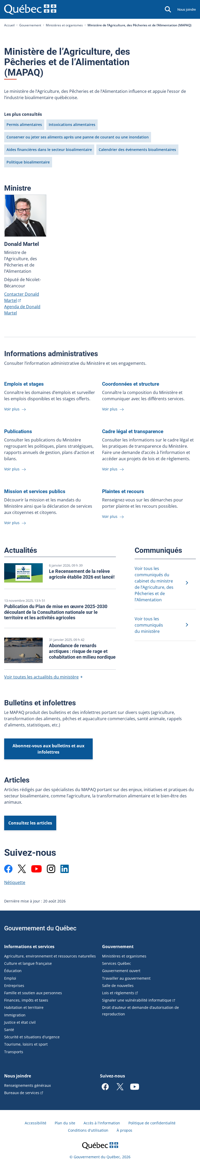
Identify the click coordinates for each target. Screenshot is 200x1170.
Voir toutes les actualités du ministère (41, 677)
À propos (124, 1130)
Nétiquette (14, 882)
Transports (13, 1051)
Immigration (15, 1015)
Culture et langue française (28, 963)
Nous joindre (186, 9)
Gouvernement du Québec (40, 928)
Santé (9, 1029)
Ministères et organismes (64, 25)
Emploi (10, 978)
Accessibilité (35, 1122)
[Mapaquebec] (8, 869)
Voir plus (12, 409)
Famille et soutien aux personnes (33, 992)
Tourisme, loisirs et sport (26, 1044)
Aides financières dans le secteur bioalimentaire (49, 149)
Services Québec (116, 963)
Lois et (118, 992)
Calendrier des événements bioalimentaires (137, 149)
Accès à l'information (102, 1122)
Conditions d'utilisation (88, 1130)
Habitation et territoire (23, 1007)
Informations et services (29, 946)
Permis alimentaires (24, 124)
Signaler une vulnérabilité (136, 1000)
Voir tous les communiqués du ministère (149, 625)
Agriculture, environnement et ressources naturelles (50, 956)
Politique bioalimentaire (28, 162)
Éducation (13, 970)
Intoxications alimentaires (72, 124)
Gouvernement (30, 25)
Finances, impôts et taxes (26, 1000)
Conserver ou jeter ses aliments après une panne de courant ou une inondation (78, 137)
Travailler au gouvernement (126, 978)
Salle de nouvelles (118, 985)
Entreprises (14, 985)
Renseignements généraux (27, 1085)
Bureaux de (21, 1092)
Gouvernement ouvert (121, 970)
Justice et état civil (20, 1022)
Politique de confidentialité (152, 1122)
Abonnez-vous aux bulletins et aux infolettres (48, 749)
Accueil (9, 25)
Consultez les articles (30, 823)
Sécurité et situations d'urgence (32, 1036)
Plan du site (65, 1122)
